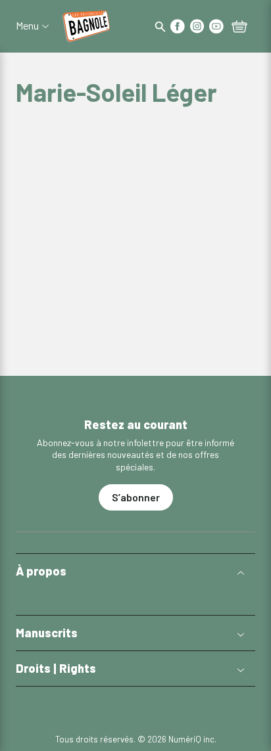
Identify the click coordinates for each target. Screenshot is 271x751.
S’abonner (136, 497)
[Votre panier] (239, 27)
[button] (135, 571)
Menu (27, 26)
